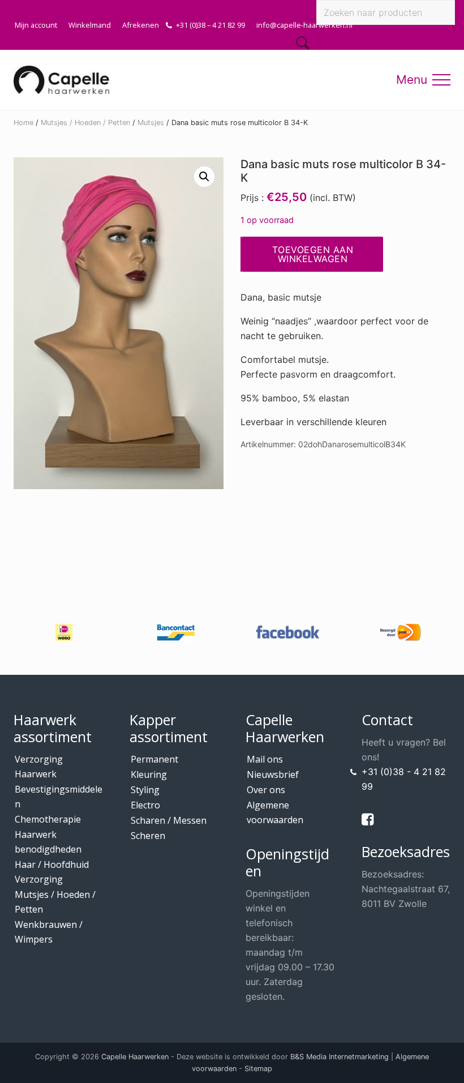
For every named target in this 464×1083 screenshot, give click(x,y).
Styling (145, 790)
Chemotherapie (48, 819)
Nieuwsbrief (273, 774)
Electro (145, 805)
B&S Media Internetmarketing (339, 1056)
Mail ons (265, 759)
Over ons (266, 790)
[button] (441, 80)
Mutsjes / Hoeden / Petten (85, 122)
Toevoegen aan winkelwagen (313, 254)
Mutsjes (151, 122)
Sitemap (258, 1068)
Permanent (154, 759)
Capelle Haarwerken (135, 1056)
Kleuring (149, 774)
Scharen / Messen (169, 820)
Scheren (148, 835)
